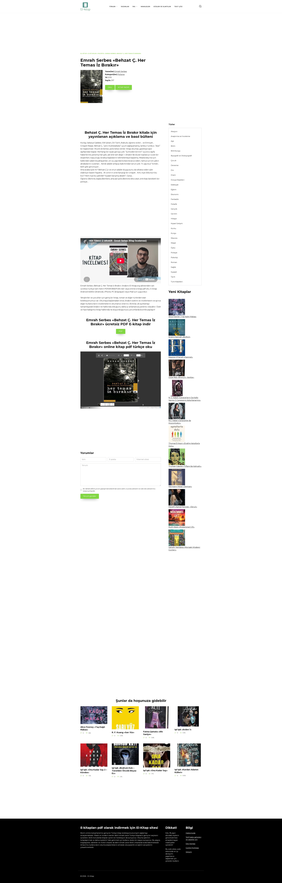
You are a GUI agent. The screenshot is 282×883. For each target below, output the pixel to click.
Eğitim (173, 190)
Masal (173, 243)
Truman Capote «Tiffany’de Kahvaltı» (185, 466)
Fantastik (175, 199)
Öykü (173, 248)
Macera (174, 238)
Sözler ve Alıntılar (162, 6)
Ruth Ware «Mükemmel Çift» (182, 527)
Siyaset (174, 272)
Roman (174, 262)
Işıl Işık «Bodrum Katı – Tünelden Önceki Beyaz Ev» (124, 770)
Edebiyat (174, 185)
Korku (173, 228)
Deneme (174, 165)
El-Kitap (83, 53)
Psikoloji (174, 257)
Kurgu (173, 233)
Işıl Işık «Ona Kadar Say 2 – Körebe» (93, 771)
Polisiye (101, 53)
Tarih (173, 277)
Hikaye (174, 219)
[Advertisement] (141, 34)
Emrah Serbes (120, 71)
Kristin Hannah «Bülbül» (179, 337)
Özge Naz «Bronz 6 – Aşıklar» (181, 377)
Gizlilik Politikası (192, 848)
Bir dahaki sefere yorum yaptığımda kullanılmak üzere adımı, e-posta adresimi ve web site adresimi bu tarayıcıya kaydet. (119, 490)
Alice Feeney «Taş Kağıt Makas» (182, 317)
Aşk (172, 141)
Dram (173, 175)
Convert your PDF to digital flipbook (149, 407)
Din (172, 170)
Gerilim (174, 214)
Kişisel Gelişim (177, 223)
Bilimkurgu (175, 151)
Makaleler (145, 6)
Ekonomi (174, 194)
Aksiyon (174, 131)
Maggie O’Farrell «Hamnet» (181, 357)
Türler (112, 6)
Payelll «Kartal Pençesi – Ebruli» (183, 507)
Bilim (173, 146)
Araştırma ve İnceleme (180, 136)
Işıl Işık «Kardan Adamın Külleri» (186, 771)
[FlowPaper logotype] (86, 407)
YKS (133, 6)
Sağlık (173, 267)
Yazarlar (125, 6)
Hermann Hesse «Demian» (180, 487)
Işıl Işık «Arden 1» (183, 729)
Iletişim (189, 852)
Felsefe (174, 204)
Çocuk (173, 160)
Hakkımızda (190, 833)
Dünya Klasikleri (177, 180)
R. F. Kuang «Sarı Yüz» (123, 732)
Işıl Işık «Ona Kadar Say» (155, 770)
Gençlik (174, 209)
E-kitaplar (92, 53)
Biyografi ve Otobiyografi (181, 156)
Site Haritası (190, 844)
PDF (121, 331)
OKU (110, 87)
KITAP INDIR (123, 87)
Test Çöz (178, 6)
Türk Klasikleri (177, 282)
